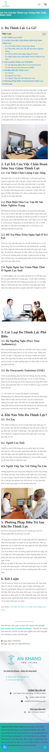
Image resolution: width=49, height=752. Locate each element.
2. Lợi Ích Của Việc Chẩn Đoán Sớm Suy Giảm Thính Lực (22, 41)
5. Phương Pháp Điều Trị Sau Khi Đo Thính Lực (22, 81)
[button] (45, 4)
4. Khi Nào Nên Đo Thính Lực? (15, 70)
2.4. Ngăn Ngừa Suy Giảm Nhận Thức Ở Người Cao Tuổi (25, 58)
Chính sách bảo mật (15, 680)
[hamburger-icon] (39, 4)
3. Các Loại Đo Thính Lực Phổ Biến (17, 62)
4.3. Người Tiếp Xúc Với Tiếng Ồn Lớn (20, 78)
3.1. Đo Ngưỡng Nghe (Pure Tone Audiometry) (23, 65)
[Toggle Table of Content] (42, 34)
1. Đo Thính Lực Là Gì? (12, 37)
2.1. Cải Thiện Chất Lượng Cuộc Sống (20, 46)
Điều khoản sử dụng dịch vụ (18, 677)
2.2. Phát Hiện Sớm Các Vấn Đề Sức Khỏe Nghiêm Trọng (24, 50)
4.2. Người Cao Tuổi (13, 76)
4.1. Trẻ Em (9, 73)
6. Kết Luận (7, 84)
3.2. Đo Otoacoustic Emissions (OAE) (19, 67)
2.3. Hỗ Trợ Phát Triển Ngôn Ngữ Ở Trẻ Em (21, 54)
